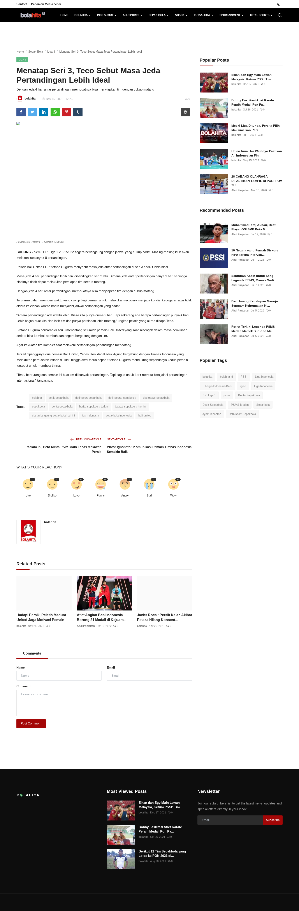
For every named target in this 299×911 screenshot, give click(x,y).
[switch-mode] (279, 4)
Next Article (116, 439)
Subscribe (273, 820)
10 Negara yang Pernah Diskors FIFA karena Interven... (254, 252)
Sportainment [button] (230, 15)
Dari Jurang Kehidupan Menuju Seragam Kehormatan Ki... (254, 303)
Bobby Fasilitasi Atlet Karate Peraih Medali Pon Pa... (252, 102)
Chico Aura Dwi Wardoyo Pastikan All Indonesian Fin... (256, 153)
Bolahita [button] (81, 15)
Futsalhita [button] (202, 15)
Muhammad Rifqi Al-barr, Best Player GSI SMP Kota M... (253, 227)
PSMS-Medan (240, 404)
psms (226, 395)
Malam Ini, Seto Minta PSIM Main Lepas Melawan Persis (64, 449)
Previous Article (88, 439)
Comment (23, 686)
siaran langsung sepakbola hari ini (53, 415)
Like (28, 495)
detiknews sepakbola (156, 397)
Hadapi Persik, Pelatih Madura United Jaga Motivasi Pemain (41, 617)
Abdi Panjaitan (86, 626)
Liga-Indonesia (263, 386)
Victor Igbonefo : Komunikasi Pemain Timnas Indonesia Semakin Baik (149, 449)
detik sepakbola (59, 397)
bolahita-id (226, 376)
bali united (144, 415)
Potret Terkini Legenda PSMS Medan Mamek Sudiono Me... (253, 329)
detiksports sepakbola (122, 397)
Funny (101, 495)
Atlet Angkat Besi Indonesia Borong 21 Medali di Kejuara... (101, 617)
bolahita (37, 397)
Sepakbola (263, 404)
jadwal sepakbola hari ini (130, 406)
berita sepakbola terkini (94, 406)
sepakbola (38, 406)
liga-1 (243, 386)
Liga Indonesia (264, 376)
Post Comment (31, 723)
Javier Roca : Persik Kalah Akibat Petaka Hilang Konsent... (164, 617)
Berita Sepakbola (249, 395)
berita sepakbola (62, 406)
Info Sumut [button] (105, 15)
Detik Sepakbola (212, 404)
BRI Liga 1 (209, 395)
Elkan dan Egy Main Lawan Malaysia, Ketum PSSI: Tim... (252, 77)
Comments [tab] (32, 653)
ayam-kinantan (211, 414)
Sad (149, 495)
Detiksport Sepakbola (242, 414)
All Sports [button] (131, 15)
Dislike (52, 495)
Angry (125, 495)
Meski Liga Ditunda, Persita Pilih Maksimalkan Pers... (255, 128)
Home (64, 15)
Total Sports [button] (259, 15)
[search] (280, 15)
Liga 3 (51, 51)
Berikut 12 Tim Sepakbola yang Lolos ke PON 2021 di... (162, 853)
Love (76, 495)
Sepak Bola (35, 51)
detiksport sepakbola (88, 397)
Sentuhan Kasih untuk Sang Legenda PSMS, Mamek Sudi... (253, 278)
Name (20, 667)
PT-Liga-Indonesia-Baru (217, 386)
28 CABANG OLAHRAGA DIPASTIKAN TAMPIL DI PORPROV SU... (256, 181)
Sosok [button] (180, 15)
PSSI (244, 376)
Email (111, 667)
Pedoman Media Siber (46, 4)
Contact (21, 4)
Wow (173, 495)
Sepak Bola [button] (157, 15)
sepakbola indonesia (119, 415)
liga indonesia (90, 415)
